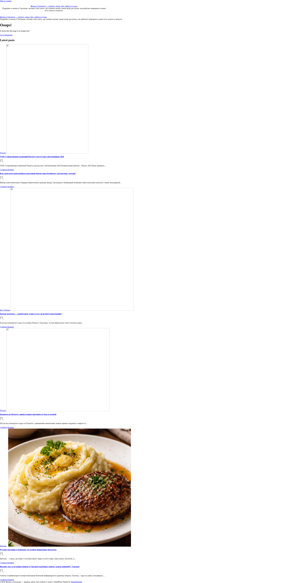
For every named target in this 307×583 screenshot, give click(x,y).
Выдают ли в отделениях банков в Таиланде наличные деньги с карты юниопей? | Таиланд (39, 567)
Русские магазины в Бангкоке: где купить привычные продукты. (28, 550)
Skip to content (5, 1)
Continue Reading (7, 170)
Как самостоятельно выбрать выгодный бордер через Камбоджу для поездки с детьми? (38, 173)
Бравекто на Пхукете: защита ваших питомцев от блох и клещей (28, 414)
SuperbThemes (76, 582)
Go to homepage (6, 35)
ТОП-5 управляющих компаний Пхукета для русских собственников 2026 (32, 157)
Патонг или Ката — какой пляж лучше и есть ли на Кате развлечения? (31, 314)
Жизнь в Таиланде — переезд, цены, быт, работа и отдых (54, 6)
